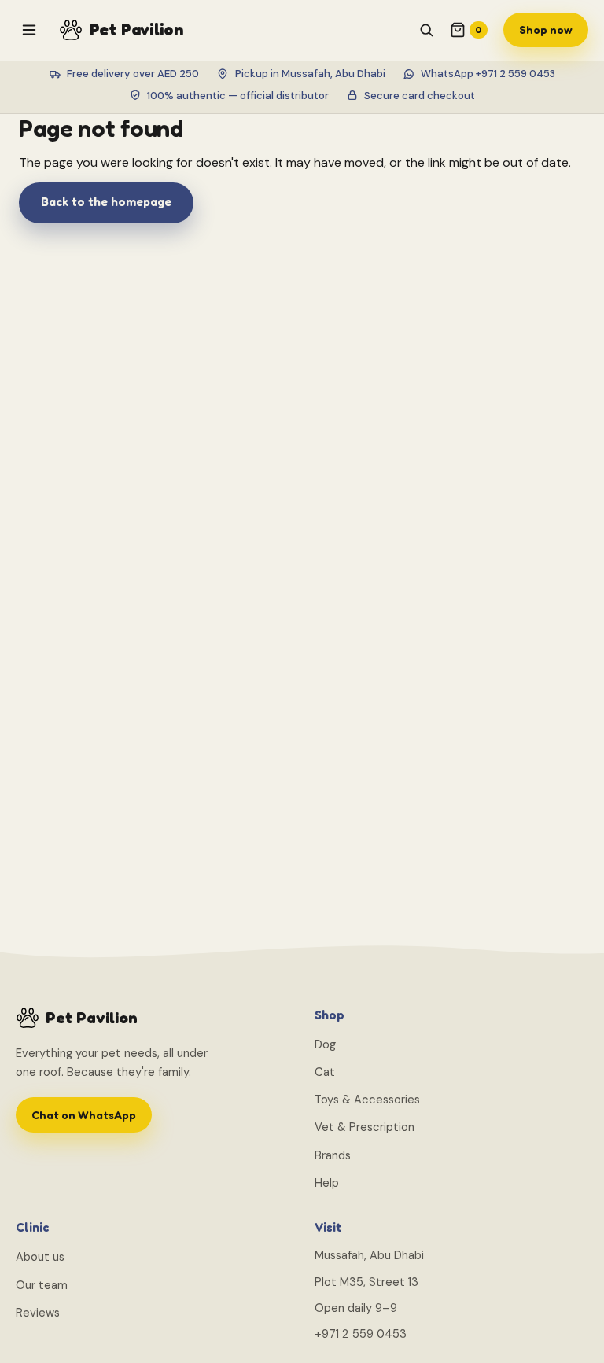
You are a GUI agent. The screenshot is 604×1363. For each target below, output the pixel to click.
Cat (325, 1072)
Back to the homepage (106, 201)
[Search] (426, 30)
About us (40, 1257)
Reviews (38, 1313)
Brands (333, 1155)
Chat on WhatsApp (83, 1115)
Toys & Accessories (367, 1099)
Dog (325, 1044)
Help (327, 1183)
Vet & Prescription (364, 1127)
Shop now (546, 29)
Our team (42, 1285)
